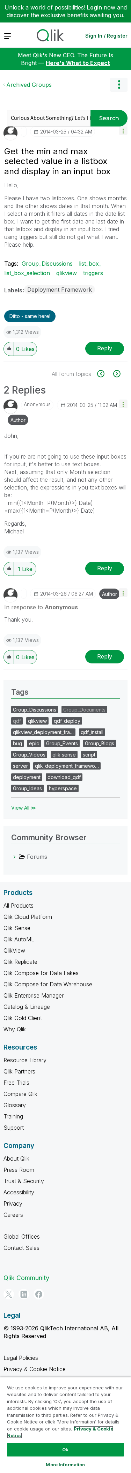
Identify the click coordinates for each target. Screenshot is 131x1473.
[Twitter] (8, 1294)
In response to (41, 607)
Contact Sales (21, 1247)
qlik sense (64, 755)
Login (94, 7)
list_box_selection (27, 273)
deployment (27, 777)
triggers (93, 273)
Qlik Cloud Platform (27, 916)
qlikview (66, 273)
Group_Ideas (27, 788)
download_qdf (64, 777)
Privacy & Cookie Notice (34, 1369)
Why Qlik (14, 1029)
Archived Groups (29, 84)
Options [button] (119, 85)
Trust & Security (23, 1181)
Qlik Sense (16, 928)
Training (13, 1116)
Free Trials (16, 1082)
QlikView (14, 950)
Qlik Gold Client (22, 1017)
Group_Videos (29, 755)
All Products (18, 905)
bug (17, 743)
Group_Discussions (47, 263)
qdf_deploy (67, 721)
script (89, 755)
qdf (17, 721)
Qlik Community (26, 1277)
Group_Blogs (99, 743)
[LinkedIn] (24, 1294)
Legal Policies (20, 1357)
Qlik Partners (19, 1071)
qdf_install (92, 732)
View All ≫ (23, 808)
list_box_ (90, 263)
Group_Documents (84, 710)
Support (13, 1127)
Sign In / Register (106, 36)
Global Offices (21, 1236)
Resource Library (24, 1060)
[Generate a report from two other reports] (116, 373)
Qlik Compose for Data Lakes (41, 972)
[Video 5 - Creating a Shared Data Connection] (104, 373)
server (20, 766)
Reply (104, 348)
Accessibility (18, 1192)
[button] (123, 130)
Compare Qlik (20, 1093)
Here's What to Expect (78, 62)
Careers (13, 1214)
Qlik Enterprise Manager (33, 995)
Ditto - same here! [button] (29, 316)
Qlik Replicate (20, 961)
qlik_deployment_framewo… (67, 766)
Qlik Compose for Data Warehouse (47, 984)
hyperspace (63, 788)
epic (34, 743)
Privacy (12, 1203)
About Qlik (16, 1158)
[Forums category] (14, 856)
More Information (65, 1464)
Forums (37, 856)
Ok (65, 1449)
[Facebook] (39, 1294)
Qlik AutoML (18, 939)
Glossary (14, 1105)
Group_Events (62, 743)
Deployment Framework (59, 289)
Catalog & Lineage (26, 1006)
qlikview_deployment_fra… (43, 732)
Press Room (18, 1169)
